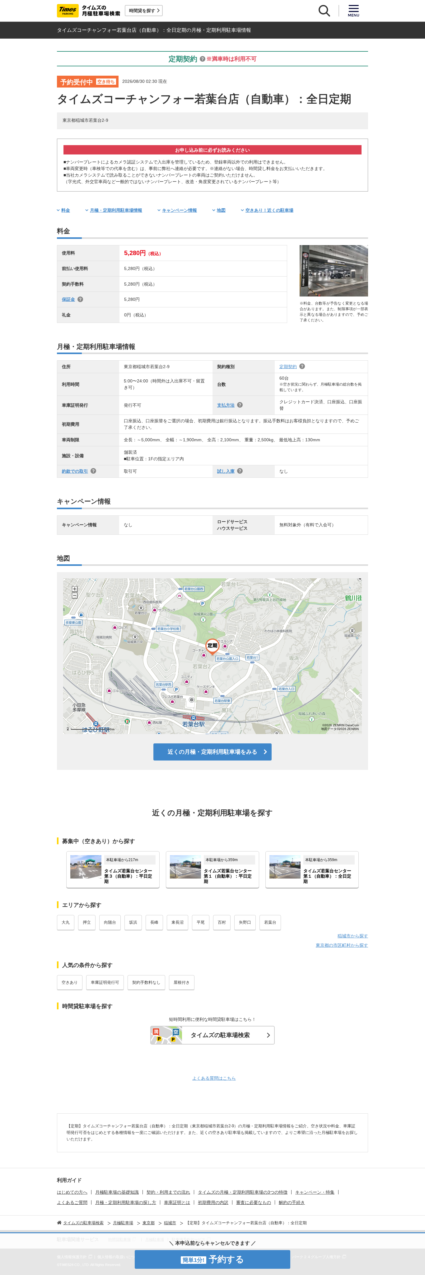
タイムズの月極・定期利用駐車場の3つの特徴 (242, 1192)
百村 (222, 922)
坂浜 (133, 922)
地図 (221, 210)
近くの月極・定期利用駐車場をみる (212, 752)
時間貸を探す (142, 10)
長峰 (154, 922)
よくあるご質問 (72, 1202)
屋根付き (182, 982)
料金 (65, 210)
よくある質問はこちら (214, 1078)
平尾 (201, 922)
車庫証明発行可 (105, 982)
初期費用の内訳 (213, 1202)
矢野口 (245, 922)
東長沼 (177, 922)
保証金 (68, 299)
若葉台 (270, 922)
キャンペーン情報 (179, 210)
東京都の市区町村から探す (342, 945)
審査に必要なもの (253, 1202)
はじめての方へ (72, 1192)
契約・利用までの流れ (168, 1192)
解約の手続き (292, 1202)
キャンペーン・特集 (314, 1192)
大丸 (66, 922)
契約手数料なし (146, 982)
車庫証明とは (177, 1202)
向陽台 (110, 922)
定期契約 (288, 366)
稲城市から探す (353, 935)
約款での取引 (75, 471)
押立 (87, 922)
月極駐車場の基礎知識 (117, 1192)
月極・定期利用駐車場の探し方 (125, 1202)
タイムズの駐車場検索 (220, 1035)
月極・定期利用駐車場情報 (116, 210)
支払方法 (226, 405)
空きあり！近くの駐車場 (269, 210)
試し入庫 (226, 471)
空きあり (70, 982)
